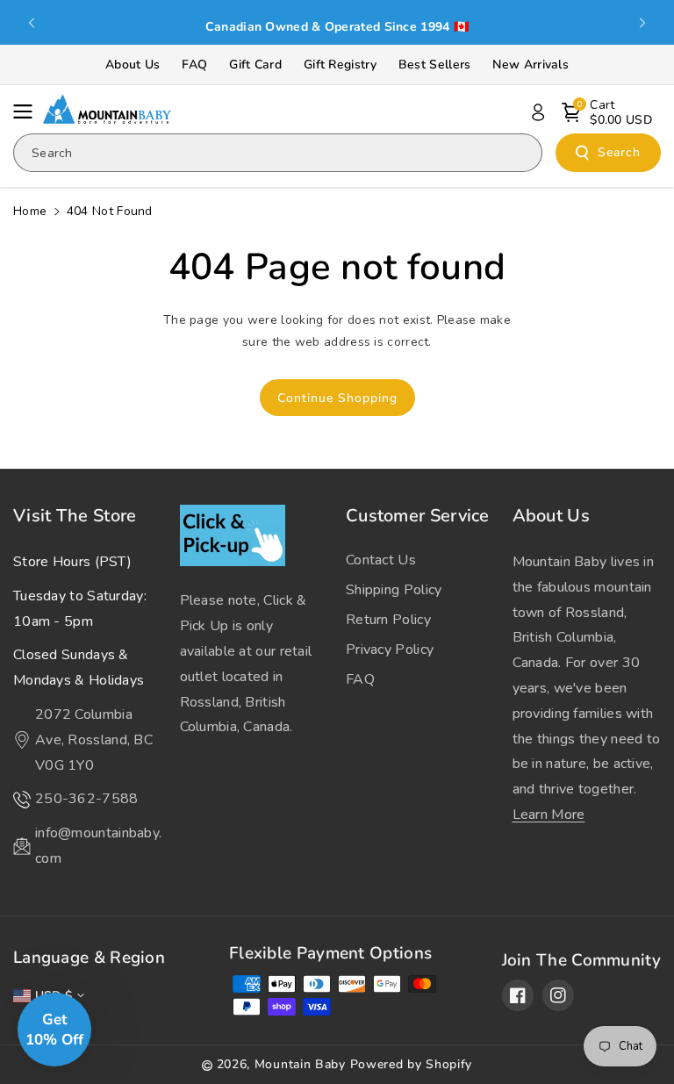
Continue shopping (337, 398)
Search (619, 152)
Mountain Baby (300, 1064)
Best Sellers (434, 64)
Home (30, 211)
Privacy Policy (390, 649)
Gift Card (255, 64)
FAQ (194, 64)
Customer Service (418, 516)
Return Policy (388, 619)
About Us (132, 64)
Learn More (549, 814)
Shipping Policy (394, 589)
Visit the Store (75, 516)
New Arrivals (530, 64)
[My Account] (538, 112)
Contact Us (381, 560)
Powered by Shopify (411, 1064)
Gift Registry (340, 64)
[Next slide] (642, 22)
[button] (28, 111)
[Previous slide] (31, 22)
